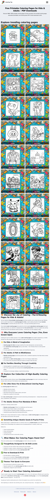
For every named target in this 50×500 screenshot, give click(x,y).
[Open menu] (47, 2)
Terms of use (16, 491)
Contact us (29, 491)
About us (34, 491)
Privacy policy (23, 491)
